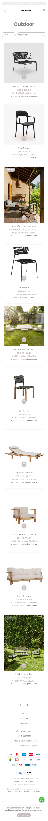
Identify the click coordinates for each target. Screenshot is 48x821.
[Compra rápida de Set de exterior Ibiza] (24, 665)
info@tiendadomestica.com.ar (26, 741)
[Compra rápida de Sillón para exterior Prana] (24, 76)
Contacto (24, 724)
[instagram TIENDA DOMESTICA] (20, 705)
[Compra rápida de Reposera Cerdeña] (24, 464)
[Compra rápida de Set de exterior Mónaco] (24, 339)
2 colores (24, 346)
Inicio (20, 21)
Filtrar (5, 35)
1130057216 (26, 736)
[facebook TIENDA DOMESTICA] (27, 705)
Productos (24, 719)
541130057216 (26, 731)
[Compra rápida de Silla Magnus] (24, 138)
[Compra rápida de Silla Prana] (24, 278)
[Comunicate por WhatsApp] (41, 799)
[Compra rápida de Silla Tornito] (24, 401)
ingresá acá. (13, 792)
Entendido (23, 815)
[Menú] (5, 10)
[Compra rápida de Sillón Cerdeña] (24, 587)
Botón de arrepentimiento (29, 792)
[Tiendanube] (24, 782)
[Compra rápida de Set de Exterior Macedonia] (24, 217)
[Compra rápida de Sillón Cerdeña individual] (24, 526)
